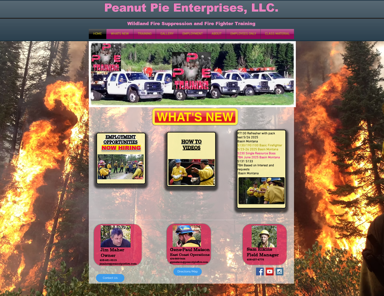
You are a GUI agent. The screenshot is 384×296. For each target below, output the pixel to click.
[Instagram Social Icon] (279, 271)
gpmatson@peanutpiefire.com (189, 261)
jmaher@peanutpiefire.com (118, 263)
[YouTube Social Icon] (270, 271)
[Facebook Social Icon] (260, 271)
